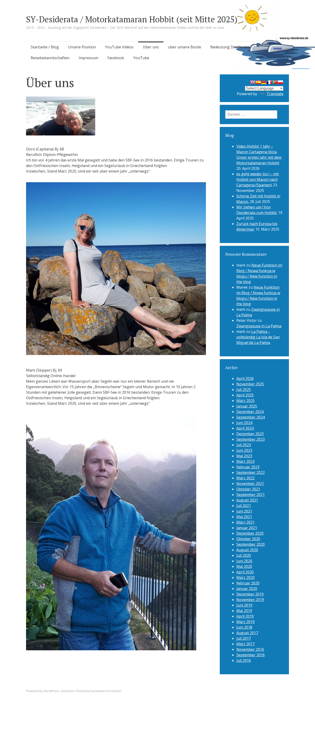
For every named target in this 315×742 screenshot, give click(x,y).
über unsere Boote (184, 47)
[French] (269, 82)
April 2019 (245, 616)
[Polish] (280, 82)
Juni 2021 (244, 511)
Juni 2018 (244, 627)
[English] (252, 82)
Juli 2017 (243, 638)
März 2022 (245, 478)
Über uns (151, 47)
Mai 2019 (244, 610)
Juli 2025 (243, 389)
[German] (263, 82)
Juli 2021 (243, 505)
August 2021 (247, 500)
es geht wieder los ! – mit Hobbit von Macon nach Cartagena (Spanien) (257, 179)
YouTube (141, 57)
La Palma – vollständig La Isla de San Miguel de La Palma (258, 337)
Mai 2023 (244, 455)
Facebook (115, 57)
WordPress (51, 691)
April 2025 (245, 395)
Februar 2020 (247, 583)
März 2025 (245, 400)
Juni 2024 (244, 422)
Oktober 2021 (248, 489)
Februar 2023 (247, 466)
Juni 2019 (244, 605)
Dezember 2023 (250, 433)
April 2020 (245, 572)
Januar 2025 (246, 406)
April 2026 (245, 378)
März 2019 (245, 621)
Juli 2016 (243, 660)
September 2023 (250, 439)
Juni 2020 (244, 560)
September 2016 (250, 654)
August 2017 (247, 632)
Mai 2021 (244, 516)
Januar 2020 (246, 588)
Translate (275, 93)
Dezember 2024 (250, 411)
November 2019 (250, 599)
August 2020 (247, 549)
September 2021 (250, 494)
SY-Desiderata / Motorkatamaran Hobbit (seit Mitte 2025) (132, 19)
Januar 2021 (246, 527)
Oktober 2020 (248, 538)
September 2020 (250, 544)
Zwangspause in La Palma (258, 325)
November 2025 (250, 384)
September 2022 (250, 472)
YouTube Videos (119, 47)
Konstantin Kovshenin (105, 691)
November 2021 (250, 483)
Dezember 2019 (250, 594)
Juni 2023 (244, 450)
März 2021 (245, 522)
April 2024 (245, 428)
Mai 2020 (244, 566)
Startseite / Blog (45, 47)
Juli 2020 (243, 555)
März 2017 (245, 643)
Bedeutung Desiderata (230, 47)
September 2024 (250, 417)
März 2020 (245, 577)
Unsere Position (82, 47)
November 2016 (250, 649)
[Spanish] (258, 82)
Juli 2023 (243, 444)
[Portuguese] (274, 82)
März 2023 (245, 461)
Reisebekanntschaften (50, 57)
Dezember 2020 (250, 533)
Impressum (88, 57)
